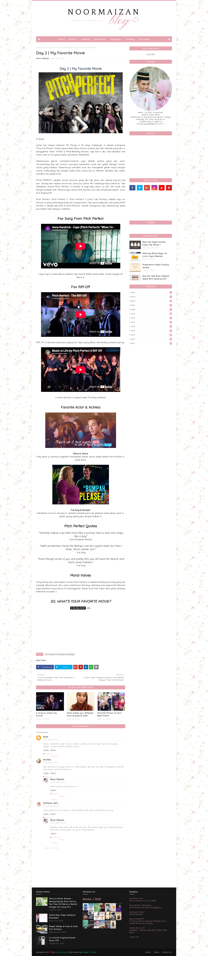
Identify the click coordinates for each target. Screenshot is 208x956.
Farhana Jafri (50, 803)
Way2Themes (61, 952)
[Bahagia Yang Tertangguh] (96, 920)
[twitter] (140, 187)
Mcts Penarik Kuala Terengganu (145, 907)
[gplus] (147, 187)
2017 (151, 322)
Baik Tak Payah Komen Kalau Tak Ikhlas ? (154, 243)
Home (38, 47)
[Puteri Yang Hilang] (118, 911)
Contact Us (167, 952)
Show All (134, 937)
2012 (151, 339)
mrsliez (47, 759)
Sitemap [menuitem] (130, 39)
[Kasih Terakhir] (91, 911)
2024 (151, 292)
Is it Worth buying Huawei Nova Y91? (62, 939)
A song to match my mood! (46, 714)
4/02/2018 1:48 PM (50, 740)
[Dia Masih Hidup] (85, 919)
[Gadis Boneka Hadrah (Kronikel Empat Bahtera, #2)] (102, 911)
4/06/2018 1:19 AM (57, 823)
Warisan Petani (137, 912)
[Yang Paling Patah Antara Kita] (107, 919)
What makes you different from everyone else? (80, 714)
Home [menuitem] (61, 39)
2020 (151, 309)
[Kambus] (85, 928)
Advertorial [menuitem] (100, 39)
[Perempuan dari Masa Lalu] (113, 911)
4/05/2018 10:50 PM (51, 806)
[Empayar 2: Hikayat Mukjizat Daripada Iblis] (118, 919)
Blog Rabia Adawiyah (140, 905)
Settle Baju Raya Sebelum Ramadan (62, 916)
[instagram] (154, 187)
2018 (151, 318)
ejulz (45, 736)
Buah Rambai (136, 914)
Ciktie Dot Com (137, 928)
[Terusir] (96, 927)
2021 (151, 305)
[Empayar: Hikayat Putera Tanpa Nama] (113, 928)
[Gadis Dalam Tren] (91, 920)
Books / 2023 (92, 899)
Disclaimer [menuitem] (144, 39)
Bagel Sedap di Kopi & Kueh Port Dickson (63, 927)
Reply (46, 750)
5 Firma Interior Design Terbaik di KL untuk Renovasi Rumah (148, 922)
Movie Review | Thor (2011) (142, 901)
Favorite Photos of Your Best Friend (109, 714)
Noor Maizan (42, 58)
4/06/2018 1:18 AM (57, 782)
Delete (53, 750)
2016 (151, 326)
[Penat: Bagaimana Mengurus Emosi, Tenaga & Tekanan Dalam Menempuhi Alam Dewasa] (85, 910)
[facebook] (132, 187)
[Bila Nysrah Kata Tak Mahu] (96, 911)
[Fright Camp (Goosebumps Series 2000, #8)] (107, 927)
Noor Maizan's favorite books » (111, 932)
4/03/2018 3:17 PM (50, 762)
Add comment (52, 848)
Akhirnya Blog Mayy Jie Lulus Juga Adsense (154, 254)
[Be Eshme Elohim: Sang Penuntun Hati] (102, 919)
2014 (151, 335)
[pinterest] (169, 187)
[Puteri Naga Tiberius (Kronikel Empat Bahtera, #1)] (107, 911)
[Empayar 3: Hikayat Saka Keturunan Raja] (113, 919)
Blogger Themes (89, 952)
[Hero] (91, 928)
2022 (151, 301)
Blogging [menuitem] (116, 39)
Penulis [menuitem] (72, 39)
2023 (151, 297)
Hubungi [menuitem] (85, 39)
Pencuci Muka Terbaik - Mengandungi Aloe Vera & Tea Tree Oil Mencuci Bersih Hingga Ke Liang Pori (63, 902)
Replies (48, 754)
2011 (151, 343)
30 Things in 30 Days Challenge (57, 47)
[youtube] (162, 187)
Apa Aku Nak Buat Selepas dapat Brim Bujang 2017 (155, 277)
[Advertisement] (80, 630)
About (156, 952)
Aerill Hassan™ (136, 919)
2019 (151, 314)
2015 (151, 331)
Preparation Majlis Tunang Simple (155, 266)
